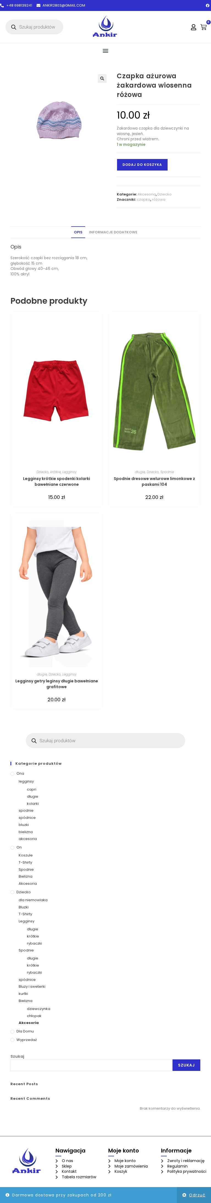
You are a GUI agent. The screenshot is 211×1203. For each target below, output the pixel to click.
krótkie (55, 472)
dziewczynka (38, 1008)
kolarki (33, 803)
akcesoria (28, 838)
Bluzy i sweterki (32, 986)
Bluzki (24, 907)
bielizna (26, 831)
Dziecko (164, 194)
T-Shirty (25, 862)
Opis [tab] (78, 232)
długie (140, 472)
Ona (20, 773)
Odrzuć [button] (197, 1195)
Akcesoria (147, 194)
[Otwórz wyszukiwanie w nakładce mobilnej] (34, 27)
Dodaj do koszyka (142, 164)
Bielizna (25, 876)
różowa (158, 199)
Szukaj (17, 1056)
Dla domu (25, 1031)
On (19, 847)
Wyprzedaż (26, 1039)
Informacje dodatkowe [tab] (113, 232)
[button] (105, 50)
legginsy (26, 781)
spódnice (27, 817)
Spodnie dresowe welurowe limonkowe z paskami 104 (154, 481)
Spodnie (167, 472)
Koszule (26, 855)
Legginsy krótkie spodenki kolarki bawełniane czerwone (56, 481)
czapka (143, 199)
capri (31, 789)
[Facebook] (207, 5)
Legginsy (69, 472)
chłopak (34, 1015)
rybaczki (34, 943)
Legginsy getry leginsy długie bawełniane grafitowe (56, 684)
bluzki (24, 824)
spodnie (26, 810)
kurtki (23, 993)
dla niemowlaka (33, 900)
